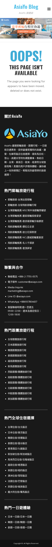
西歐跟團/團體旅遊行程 (20, 371)
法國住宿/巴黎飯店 (17, 481)
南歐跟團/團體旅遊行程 (20, 377)
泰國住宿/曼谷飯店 (17, 443)
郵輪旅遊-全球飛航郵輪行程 (22, 205)
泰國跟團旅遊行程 (17, 355)
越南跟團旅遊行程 (17, 361)
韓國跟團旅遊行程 (17, 350)
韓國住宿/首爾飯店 (17, 437)
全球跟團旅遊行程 (17, 339)
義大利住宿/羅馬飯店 (18, 491)
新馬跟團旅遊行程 (17, 366)
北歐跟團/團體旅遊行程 (20, 388)
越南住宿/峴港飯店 (17, 464)
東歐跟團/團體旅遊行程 (20, 382)
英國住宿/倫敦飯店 (17, 486)
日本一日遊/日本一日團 (20, 516)
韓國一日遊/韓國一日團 (20, 522)
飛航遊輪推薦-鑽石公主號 (21, 226)
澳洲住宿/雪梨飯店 (17, 475)
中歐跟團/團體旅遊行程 (20, 393)
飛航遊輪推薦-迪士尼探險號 (22, 232)
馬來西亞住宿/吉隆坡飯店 (21, 459)
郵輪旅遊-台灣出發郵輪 (20, 199)
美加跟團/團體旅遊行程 (20, 398)
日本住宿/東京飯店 (17, 432)
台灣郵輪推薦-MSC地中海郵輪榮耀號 (27, 210)
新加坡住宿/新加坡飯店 (20, 454)
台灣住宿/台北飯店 (17, 427)
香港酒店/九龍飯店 (17, 448)
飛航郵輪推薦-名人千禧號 (21, 242)
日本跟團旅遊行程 (17, 344)
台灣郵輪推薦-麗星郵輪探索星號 (24, 215)
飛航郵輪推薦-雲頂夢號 (20, 248)
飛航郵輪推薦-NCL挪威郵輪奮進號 (25, 237)
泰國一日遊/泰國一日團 (20, 527)
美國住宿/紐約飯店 (17, 470)
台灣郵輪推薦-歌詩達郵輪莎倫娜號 (25, 221)
